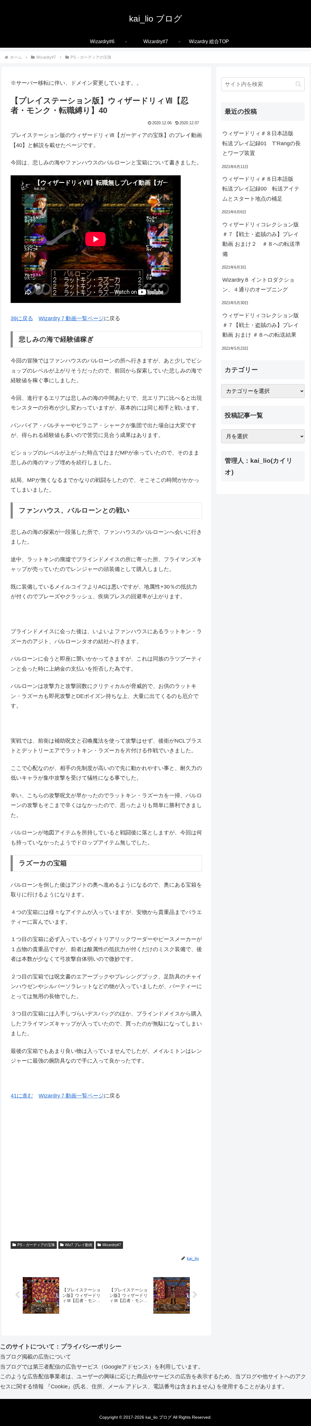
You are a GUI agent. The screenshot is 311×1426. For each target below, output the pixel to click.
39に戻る (22, 318)
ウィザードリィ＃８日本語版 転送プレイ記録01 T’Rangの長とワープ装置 (261, 143)
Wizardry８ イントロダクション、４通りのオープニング (258, 285)
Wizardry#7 (111, 1245)
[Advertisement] (106, 1179)
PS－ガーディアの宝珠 (36, 1245)
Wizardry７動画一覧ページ (71, 318)
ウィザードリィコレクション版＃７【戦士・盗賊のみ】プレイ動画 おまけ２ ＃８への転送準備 (261, 239)
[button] (298, 84)
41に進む (22, 1096)
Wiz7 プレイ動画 (78, 1245)
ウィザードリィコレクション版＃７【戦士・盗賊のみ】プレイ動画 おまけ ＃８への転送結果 (260, 325)
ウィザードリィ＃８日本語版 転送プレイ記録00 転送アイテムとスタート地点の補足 (260, 189)
